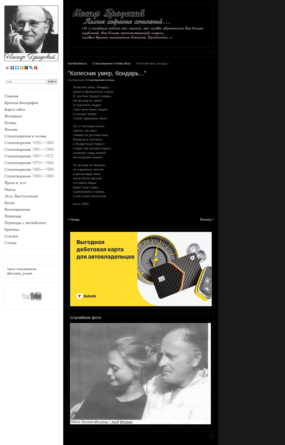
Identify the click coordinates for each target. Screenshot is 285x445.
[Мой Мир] (26, 67)
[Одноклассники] (21, 67)
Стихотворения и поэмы (100, 80)
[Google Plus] (35, 67)
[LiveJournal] (31, 67)
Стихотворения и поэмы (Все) (111, 63)
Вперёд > (207, 219)
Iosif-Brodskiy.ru (77, 63)
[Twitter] (17, 67)
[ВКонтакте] (12, 67)
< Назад (73, 219)
